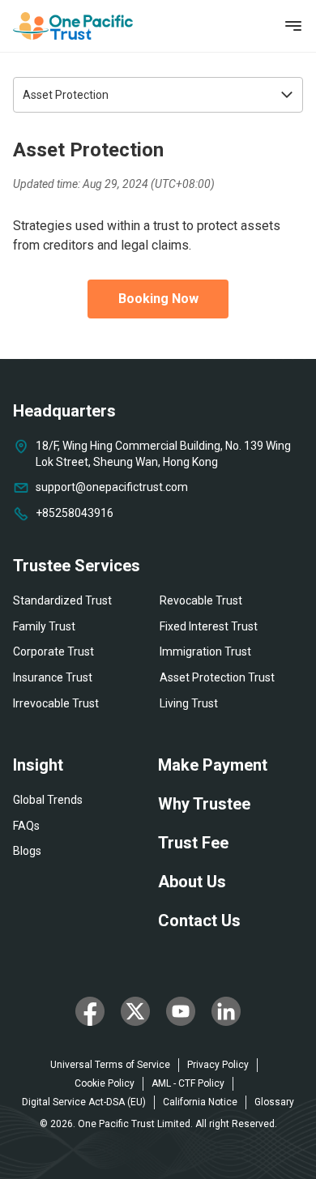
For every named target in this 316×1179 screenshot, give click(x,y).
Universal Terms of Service (110, 1064)
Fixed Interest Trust (209, 626)
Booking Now (158, 298)
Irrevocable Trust (56, 703)
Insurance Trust (52, 677)
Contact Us (199, 920)
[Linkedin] (226, 1011)
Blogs (27, 850)
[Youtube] (180, 1011)
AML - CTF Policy (188, 1083)
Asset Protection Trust (217, 677)
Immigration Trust (205, 651)
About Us (192, 881)
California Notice (200, 1102)
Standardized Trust (62, 600)
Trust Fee (193, 842)
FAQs (26, 825)
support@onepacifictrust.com (112, 487)
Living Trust (189, 703)
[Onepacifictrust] (73, 26)
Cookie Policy (105, 1083)
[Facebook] (90, 1011)
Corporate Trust (53, 651)
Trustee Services (76, 565)
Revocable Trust (201, 600)
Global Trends (48, 799)
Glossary (274, 1102)
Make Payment (212, 765)
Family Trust (44, 626)
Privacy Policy (218, 1064)
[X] (135, 1011)
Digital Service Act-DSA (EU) (84, 1102)
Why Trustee (204, 804)
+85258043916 (74, 512)
